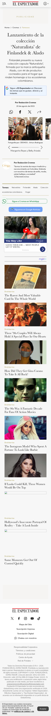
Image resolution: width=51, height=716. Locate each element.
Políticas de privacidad (25, 654)
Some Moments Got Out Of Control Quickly (21, 561)
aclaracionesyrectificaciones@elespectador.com (25, 684)
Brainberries (9, 291)
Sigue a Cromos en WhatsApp (25, 201)
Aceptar (43, 709)
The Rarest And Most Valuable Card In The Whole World (23, 297)
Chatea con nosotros (27, 638)
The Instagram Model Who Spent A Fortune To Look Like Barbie (25, 448)
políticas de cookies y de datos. (18, 712)
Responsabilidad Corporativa (25, 647)
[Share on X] (30, 112)
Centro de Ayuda (25, 657)
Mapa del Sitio (25, 624)
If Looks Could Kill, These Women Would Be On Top (25, 485)
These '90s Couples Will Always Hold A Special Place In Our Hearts (25, 334)
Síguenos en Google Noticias (27, 209)
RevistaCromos (22, 176)
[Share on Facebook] (20, 112)
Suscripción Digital (25, 633)
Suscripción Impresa (25, 629)
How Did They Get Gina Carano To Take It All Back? (24, 372)
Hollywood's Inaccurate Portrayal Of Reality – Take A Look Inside (25, 523)
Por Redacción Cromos (24, 162)
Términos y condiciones (25, 651)
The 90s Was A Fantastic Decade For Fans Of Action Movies (23, 410)
